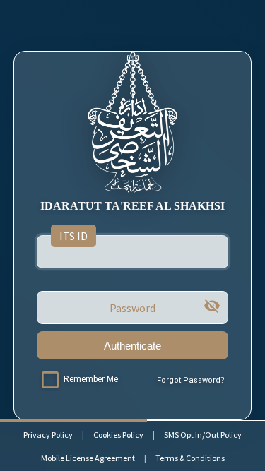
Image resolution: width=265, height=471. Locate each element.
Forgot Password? (191, 380)
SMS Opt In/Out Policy (203, 434)
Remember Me (91, 379)
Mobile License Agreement (88, 458)
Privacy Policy (48, 434)
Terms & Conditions (190, 458)
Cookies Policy (118, 434)
